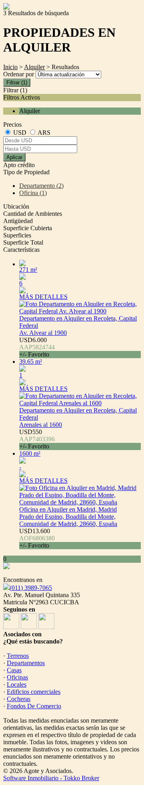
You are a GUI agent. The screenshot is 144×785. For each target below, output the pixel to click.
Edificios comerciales (33, 691)
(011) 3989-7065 (31, 587)
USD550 (37, 439)
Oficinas (17, 677)
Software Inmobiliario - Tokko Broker (51, 778)
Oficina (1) (33, 192)
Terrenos (18, 655)
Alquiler (34, 67)
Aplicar (14, 157)
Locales (16, 684)
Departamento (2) (41, 185)
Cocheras (18, 698)
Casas (14, 670)
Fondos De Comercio (34, 706)
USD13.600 (37, 538)
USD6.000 (37, 347)
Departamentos (26, 662)
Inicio (10, 67)
